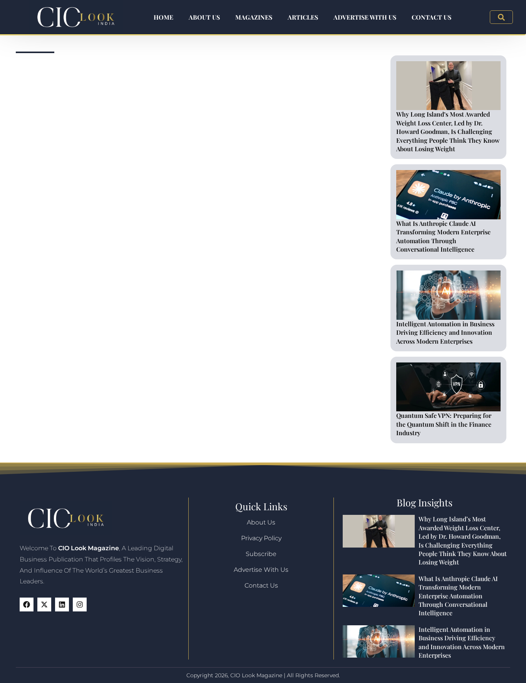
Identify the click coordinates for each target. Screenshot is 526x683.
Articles (303, 17)
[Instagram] (80, 604)
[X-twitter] (44, 604)
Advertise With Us (364, 17)
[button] (501, 17)
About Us (204, 17)
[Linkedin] (62, 604)
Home (163, 17)
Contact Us (431, 17)
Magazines (253, 17)
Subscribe (261, 554)
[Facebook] (27, 604)
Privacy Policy (261, 538)
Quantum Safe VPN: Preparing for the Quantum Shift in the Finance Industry (443, 424)
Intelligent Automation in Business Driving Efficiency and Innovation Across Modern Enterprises (445, 332)
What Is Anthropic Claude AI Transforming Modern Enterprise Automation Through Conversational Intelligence (443, 236)
